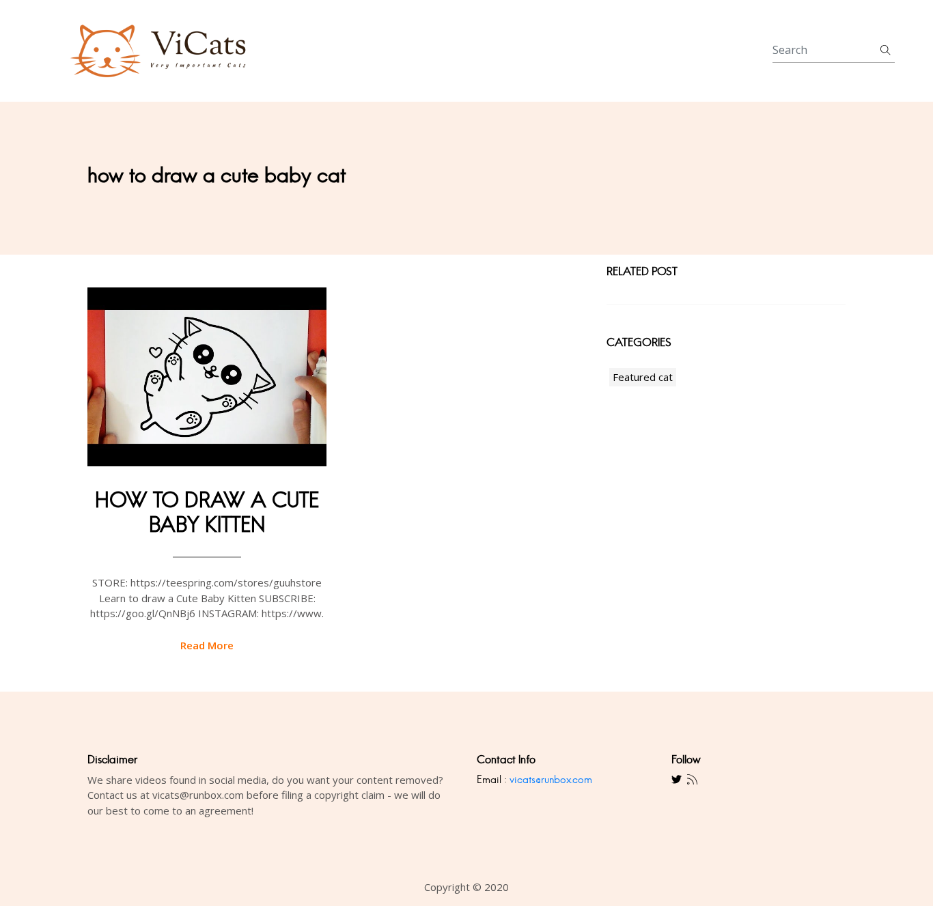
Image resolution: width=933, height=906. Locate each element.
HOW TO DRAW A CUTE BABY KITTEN (207, 512)
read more (207, 645)
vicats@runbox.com (551, 779)
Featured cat (643, 377)
